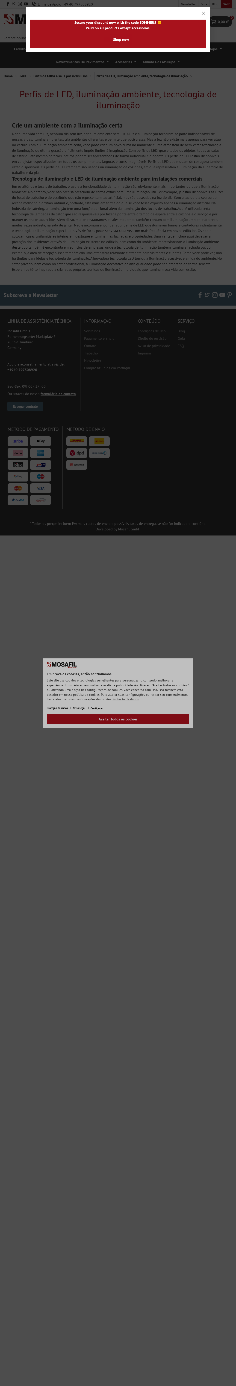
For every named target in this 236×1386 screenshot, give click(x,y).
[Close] (203, 13)
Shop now (121, 39)
